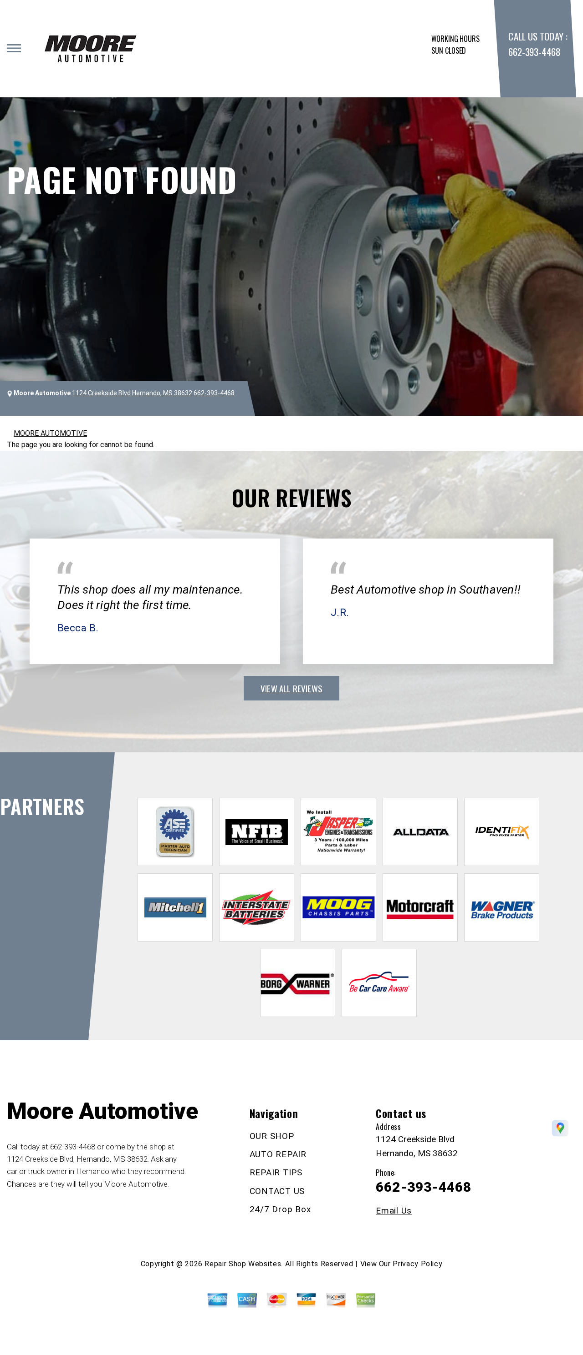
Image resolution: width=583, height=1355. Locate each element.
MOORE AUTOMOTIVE (50, 433)
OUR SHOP (272, 1136)
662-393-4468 (534, 52)
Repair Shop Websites (243, 1263)
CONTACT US (277, 1191)
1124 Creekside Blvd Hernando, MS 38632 (132, 393)
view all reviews (291, 688)
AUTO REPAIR (278, 1154)
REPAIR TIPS (276, 1172)
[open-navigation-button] (14, 48)
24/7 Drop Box (280, 1209)
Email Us (394, 1210)
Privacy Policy (417, 1263)
